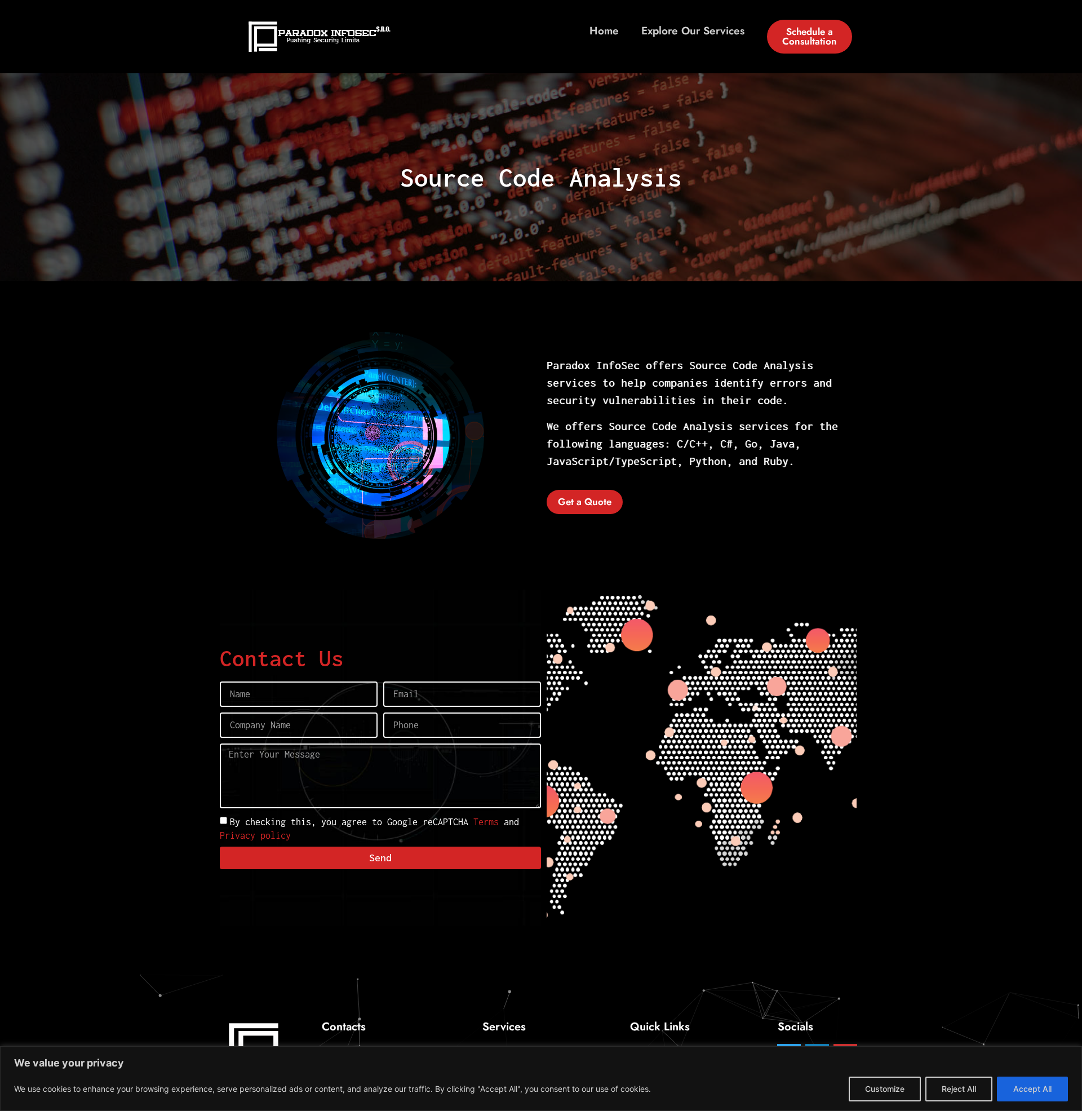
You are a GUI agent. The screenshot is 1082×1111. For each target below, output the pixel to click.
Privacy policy (255, 835)
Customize (884, 1089)
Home (604, 30)
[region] (541, 1078)
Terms (486, 821)
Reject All (959, 1089)
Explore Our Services (692, 30)
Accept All (1032, 1089)
